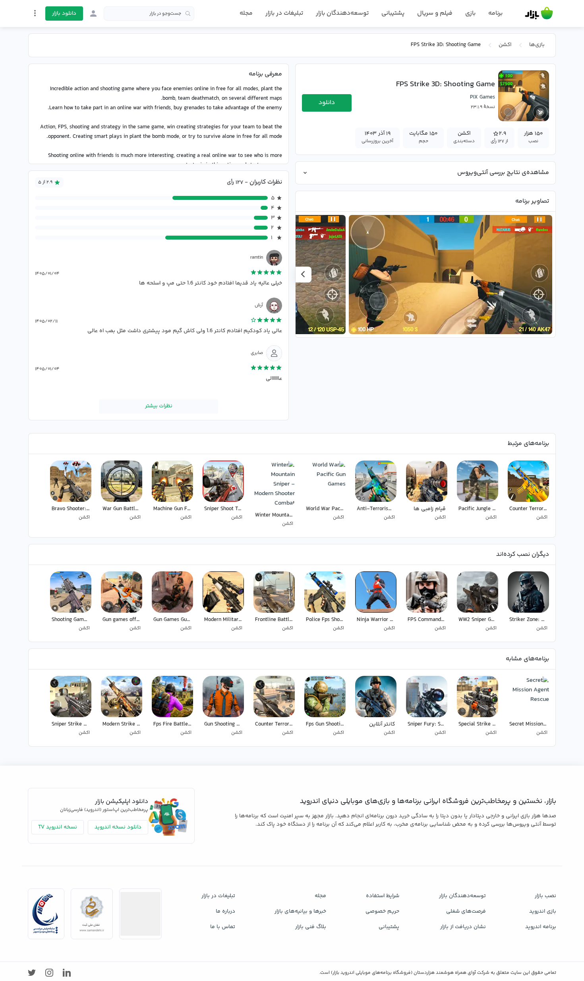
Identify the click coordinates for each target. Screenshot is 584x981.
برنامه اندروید (540, 927)
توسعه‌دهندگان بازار (342, 13)
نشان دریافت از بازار (463, 927)
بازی (470, 13)
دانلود (327, 103)
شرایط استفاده (382, 896)
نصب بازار (545, 896)
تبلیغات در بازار (284, 13)
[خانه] (539, 13)
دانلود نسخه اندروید (118, 827)
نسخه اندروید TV (57, 827)
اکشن (505, 45)
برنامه (495, 13)
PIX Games (482, 97)
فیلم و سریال (435, 13)
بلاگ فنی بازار (310, 927)
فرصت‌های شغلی (466, 911)
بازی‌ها (537, 45)
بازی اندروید (542, 911)
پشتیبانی (392, 13)
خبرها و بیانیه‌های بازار (300, 911)
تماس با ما (222, 927)
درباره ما (225, 911)
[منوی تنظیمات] (35, 13)
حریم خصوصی (382, 911)
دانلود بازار (64, 13)
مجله (246, 13)
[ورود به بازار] (93, 13)
